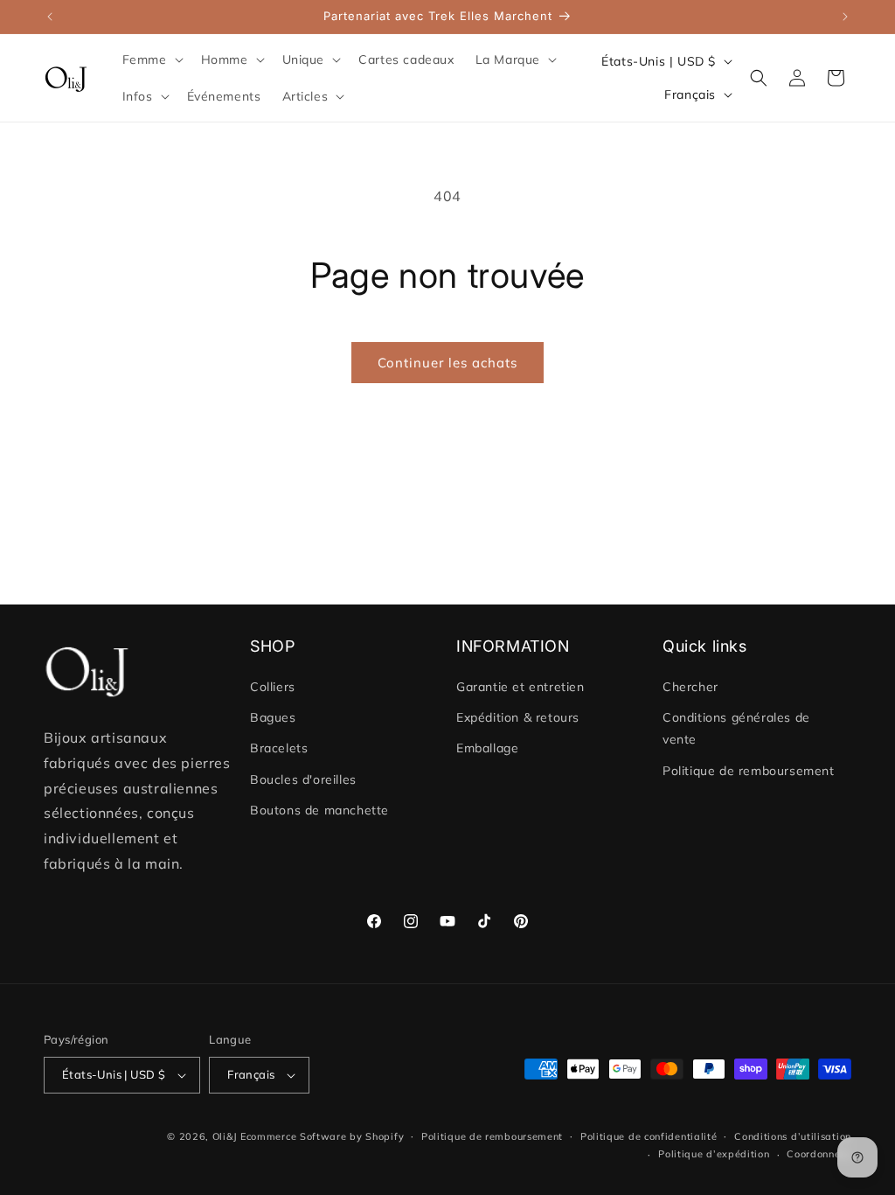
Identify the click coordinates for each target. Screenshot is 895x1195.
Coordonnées (819, 1154)
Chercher (690, 687)
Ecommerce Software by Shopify (322, 1136)
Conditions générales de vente (736, 728)
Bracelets (279, 748)
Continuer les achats (447, 362)
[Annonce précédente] (50, 16)
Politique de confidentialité (649, 1136)
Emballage (487, 748)
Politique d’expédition (713, 1154)
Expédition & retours (517, 717)
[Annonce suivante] (845, 16)
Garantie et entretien (520, 687)
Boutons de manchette (319, 810)
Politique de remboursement (749, 771)
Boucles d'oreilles (303, 779)
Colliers (272, 687)
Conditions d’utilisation (792, 1136)
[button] (151, 59)
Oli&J (225, 1136)
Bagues (273, 717)
